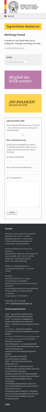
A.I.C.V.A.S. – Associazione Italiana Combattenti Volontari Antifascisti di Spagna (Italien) (22, 331)
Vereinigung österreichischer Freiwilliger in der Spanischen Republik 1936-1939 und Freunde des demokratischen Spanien (21, 393)
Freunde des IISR (11, 399)
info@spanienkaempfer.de (21, 303)
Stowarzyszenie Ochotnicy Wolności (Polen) (22, 376)
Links (7, 404)
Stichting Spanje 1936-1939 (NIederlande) (21, 374)
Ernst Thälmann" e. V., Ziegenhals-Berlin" (21, 344)
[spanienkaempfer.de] (23, 7)
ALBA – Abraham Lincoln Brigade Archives (22, 324)
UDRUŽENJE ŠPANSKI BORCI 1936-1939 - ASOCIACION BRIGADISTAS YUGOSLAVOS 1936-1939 (21, 386)
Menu (11, 16)
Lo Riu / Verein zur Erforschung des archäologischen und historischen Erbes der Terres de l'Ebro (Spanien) (22, 368)
